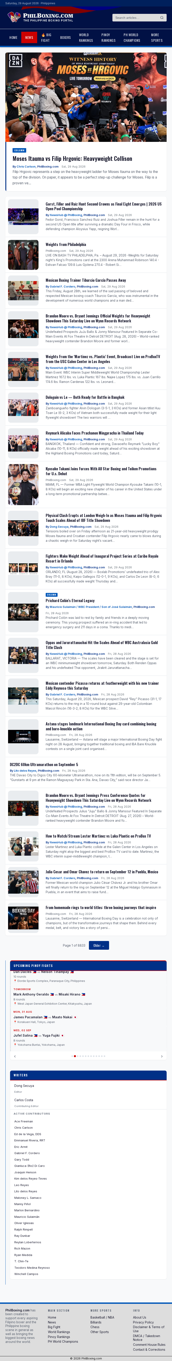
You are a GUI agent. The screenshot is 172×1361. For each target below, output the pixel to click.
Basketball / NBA (102, 1317)
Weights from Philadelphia (66, 244)
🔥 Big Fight (46, 37)
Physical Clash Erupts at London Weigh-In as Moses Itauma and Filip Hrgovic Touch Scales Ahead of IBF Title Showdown (104, 517)
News (29, 37)
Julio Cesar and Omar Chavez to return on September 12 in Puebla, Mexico (102, 871)
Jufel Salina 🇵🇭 (25, 1008)
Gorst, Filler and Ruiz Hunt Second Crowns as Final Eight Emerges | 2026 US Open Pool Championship (104, 206)
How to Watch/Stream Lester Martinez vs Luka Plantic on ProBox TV (98, 836)
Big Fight (54, 1327)
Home (13, 37)
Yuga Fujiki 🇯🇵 (53, 1008)
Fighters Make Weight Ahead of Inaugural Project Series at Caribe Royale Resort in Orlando (102, 558)
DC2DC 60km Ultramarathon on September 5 (44, 764)
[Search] (161, 17)
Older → (99, 945)
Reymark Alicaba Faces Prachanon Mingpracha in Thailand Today (95, 433)
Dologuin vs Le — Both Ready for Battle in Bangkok (85, 397)
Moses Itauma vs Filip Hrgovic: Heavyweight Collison (72, 158)
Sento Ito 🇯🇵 (57, 1031)
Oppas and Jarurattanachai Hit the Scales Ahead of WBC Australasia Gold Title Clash (102, 645)
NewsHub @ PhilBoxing (66, 215)
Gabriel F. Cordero (62, 286)
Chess (94, 1327)
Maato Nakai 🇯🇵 (64, 990)
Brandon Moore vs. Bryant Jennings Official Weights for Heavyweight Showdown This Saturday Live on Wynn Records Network (98, 318)
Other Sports (99, 1332)
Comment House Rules (149, 1344)
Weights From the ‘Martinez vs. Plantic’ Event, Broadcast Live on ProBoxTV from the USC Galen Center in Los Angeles (103, 359)
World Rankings (86, 37)
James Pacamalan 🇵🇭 (30, 990)
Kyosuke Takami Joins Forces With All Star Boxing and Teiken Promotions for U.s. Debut (101, 471)
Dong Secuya (59, 526)
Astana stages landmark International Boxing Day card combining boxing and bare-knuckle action (101, 726)
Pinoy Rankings (108, 37)
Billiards (95, 1322)
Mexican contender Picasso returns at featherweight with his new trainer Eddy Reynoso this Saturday (102, 685)
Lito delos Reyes (25, 770)
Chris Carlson (26, 166)
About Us (139, 1317)
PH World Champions (132, 37)
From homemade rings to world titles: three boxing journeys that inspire (101, 907)
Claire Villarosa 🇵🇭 (28, 1031)
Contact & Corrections (149, 1349)
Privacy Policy (143, 1322)
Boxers (65, 37)
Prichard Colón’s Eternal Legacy (70, 600)
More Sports (157, 37)
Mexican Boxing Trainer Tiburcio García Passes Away (86, 280)
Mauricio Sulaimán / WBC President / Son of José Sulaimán (91, 607)
